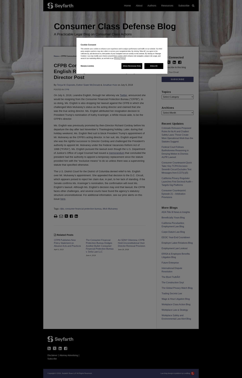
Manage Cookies (87, 66)
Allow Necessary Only (132, 66)
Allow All (153, 66)
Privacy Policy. (120, 58)
